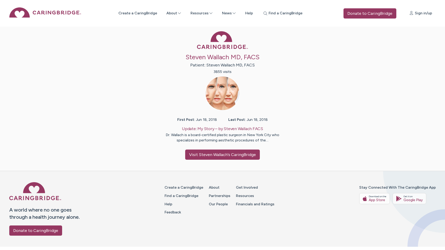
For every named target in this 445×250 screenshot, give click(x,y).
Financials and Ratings (255, 204)
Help (249, 13)
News (227, 13)
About (171, 13)
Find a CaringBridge (181, 196)
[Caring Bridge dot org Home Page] (45, 16)
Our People (218, 204)
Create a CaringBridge (137, 13)
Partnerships (219, 196)
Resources (200, 13)
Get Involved (247, 187)
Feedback (173, 212)
